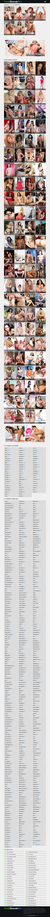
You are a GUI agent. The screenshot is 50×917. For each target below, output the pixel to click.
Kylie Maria (22, 703)
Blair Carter (8, 671)
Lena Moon (21, 724)
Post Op (35, 452)
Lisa (20, 744)
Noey (34, 557)
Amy (6, 555)
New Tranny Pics (31, 894)
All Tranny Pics (10, 894)
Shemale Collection (32, 887)
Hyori (20, 563)
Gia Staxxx (22, 517)
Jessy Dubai (22, 622)
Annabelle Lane (9, 578)
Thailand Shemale (32, 880)
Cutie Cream (8, 765)
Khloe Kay (21, 676)
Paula (34, 594)
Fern (20, 507)
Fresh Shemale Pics (31, 915)
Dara (6, 786)
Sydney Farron (36, 728)
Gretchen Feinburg (23, 536)
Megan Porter (22, 798)
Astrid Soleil (8, 603)
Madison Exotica (22, 765)
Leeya (21, 715)
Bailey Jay (8, 636)
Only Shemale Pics (11, 903)
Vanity (34, 780)
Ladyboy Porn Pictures (33, 852)
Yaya (34, 823)
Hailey (20, 540)
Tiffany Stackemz (37, 753)
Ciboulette (7, 746)
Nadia (21, 846)
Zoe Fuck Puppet (37, 840)
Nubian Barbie (36, 561)
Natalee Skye (36, 520)
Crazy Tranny (9, 858)
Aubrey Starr (8, 609)
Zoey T (35, 842)
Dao (6, 784)
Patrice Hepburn (37, 590)
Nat (34, 517)
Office (21, 485)
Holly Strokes (22, 557)
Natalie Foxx (36, 524)
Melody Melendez (23, 805)
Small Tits (36, 466)
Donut (7, 803)
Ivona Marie (22, 570)
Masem (21, 792)
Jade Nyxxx (21, 578)
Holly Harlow (22, 553)
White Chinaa (36, 809)
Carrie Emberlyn (8, 711)
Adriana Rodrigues (9, 507)
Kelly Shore (22, 663)
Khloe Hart (21, 674)
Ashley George (9, 594)
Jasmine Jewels (23, 592)
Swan (35, 726)
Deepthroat (8, 487)
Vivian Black (36, 801)
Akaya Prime (8, 515)
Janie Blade (22, 588)
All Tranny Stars (10, 889)
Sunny (34, 719)
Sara (34, 661)
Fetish (21, 448)
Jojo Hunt (21, 628)
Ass (7, 452)
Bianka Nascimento (9, 665)
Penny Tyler (36, 603)
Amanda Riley (8, 540)
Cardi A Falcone (9, 703)
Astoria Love (8, 601)
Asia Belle (7, 597)
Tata (34, 738)
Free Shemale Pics (32, 856)
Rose (34, 638)
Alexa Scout (8, 524)
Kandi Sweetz (22, 638)
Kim (20, 678)
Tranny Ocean (10, 865)
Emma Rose (8, 823)
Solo (35, 469)
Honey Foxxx (22, 561)
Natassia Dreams (37, 530)
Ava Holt (7, 619)
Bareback (8, 458)
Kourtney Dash (22, 696)
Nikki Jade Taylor (37, 542)
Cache (7, 692)
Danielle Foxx (8, 778)
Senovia (35, 680)
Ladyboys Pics (10, 880)
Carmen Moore (9, 707)
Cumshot (8, 485)
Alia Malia (7, 528)
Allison (7, 538)
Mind (20, 828)
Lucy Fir (21, 759)
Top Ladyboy (9, 885)
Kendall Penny (22, 669)
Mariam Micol (22, 786)
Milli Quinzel (22, 823)
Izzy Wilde (21, 576)
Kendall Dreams (23, 667)
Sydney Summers (37, 730)
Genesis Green (22, 515)
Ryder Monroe (36, 644)
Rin (34, 636)
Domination (8, 489)
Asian (7, 450)
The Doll (35, 744)
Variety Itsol (36, 784)
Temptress (36, 742)
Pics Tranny (30, 854)
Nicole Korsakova (37, 538)
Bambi (7, 642)
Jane (20, 584)
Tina (34, 757)
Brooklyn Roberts (9, 684)
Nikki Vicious (36, 547)
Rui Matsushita (36, 642)
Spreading (36, 471)
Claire (7, 753)
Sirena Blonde (36, 696)
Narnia (34, 515)
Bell (6, 651)
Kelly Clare (22, 661)
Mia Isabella (22, 809)
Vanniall (35, 782)
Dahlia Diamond (8, 771)
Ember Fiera (8, 817)
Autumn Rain (8, 615)
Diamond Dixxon (9, 792)
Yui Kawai (35, 832)
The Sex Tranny (10, 867)
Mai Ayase (21, 769)
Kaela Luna (22, 634)
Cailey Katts (8, 694)
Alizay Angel (8, 536)
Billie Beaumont (8, 667)
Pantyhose (22, 491)
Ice (20, 565)
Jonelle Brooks (23, 630)
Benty (6, 661)
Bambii (7, 647)
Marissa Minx (22, 790)
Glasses (21, 460)
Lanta (21, 707)
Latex (21, 471)
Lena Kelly (21, 721)
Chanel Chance (8, 721)
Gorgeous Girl (22, 528)
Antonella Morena (9, 582)
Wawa (35, 805)
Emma (7, 821)
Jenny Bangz (22, 611)
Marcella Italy (22, 780)
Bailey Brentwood (9, 634)
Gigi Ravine (22, 522)
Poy (34, 622)
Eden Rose (8, 811)
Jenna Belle (22, 599)
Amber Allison (8, 547)
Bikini (7, 471)
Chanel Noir (8, 724)
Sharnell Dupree (36, 686)
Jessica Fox (22, 617)
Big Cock (8, 466)
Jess (20, 613)
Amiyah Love (8, 551)
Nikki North (36, 545)
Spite (34, 715)
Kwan (20, 701)
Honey (21, 559)
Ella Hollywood (8, 813)
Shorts (35, 460)
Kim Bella (21, 680)
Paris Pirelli (35, 586)
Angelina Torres (9, 570)
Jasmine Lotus (22, 594)
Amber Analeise (9, 549)
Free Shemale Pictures (11, 898)
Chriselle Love (8, 740)
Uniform (35, 485)
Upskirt (35, 487)
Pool (35, 448)
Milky (20, 819)
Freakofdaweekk (23, 513)
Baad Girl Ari (8, 630)
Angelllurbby (8, 572)
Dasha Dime (8, 788)
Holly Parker (22, 555)
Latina (21, 473)
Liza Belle (21, 751)
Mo (20, 838)
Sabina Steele (36, 647)
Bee (6, 649)
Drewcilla (7, 807)
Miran (21, 836)
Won (34, 815)
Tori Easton (36, 763)
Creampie (8, 481)
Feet (6, 496)
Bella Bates (8, 655)
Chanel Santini (8, 726)
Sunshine (35, 721)
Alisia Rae (7, 534)
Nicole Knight (36, 536)
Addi (6, 501)
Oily (34, 570)
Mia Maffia (22, 811)
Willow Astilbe (36, 811)
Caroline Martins (8, 709)
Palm (34, 578)
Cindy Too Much (8, 751)
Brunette (7, 479)
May (20, 794)
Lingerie (21, 477)
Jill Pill (21, 624)
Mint (20, 832)
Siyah (34, 699)
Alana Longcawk (9, 517)
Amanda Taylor (8, 542)
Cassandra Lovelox (9, 719)
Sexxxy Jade (36, 684)
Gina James (22, 524)
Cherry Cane (8, 734)
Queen (35, 628)
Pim (34, 605)
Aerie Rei (7, 511)
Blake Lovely (8, 674)
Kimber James (23, 682)
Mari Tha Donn (22, 784)
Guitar (21, 538)
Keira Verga (22, 659)
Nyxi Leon (35, 567)
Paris (34, 584)
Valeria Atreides (37, 773)
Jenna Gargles (22, 603)
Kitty (20, 692)
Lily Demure (22, 740)
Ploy (34, 613)
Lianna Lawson (22, 730)
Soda (34, 703)
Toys (35, 481)
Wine (34, 813)
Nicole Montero (37, 540)
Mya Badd (21, 844)
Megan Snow (22, 801)
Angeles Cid (8, 565)
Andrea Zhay (8, 561)
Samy (34, 653)
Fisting (21, 452)
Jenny (21, 609)
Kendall (21, 665)
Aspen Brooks (8, 599)
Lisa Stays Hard (23, 746)
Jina (20, 626)
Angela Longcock (9, 563)
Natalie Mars (36, 526)
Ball (6, 640)
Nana (34, 505)
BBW (7, 462)
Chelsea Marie (8, 730)
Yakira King (35, 819)
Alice (6, 530)
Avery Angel (8, 622)
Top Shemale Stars (32, 874)
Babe (7, 456)
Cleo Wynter (8, 755)
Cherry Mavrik (8, 736)
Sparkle (35, 713)
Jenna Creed (22, 601)
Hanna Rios (21, 542)
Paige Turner (36, 576)
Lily (20, 738)
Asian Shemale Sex (32, 903)
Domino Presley (9, 801)
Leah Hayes (22, 711)
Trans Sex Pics (31, 876)
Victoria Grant (36, 794)
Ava (6, 617)
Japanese (22, 469)
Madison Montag (23, 767)
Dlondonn (7, 798)
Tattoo (35, 475)
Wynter (35, 817)
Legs (21, 475)
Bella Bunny (8, 657)
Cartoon (7, 715)
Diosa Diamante (8, 796)
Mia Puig (21, 813)
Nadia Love (36, 501)
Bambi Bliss (7, 644)
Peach (35, 597)
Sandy (35, 655)
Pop (34, 619)
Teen (35, 477)
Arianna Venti (8, 584)
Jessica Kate (22, 619)
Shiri (34, 692)
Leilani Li (21, 719)
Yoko (34, 830)
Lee (20, 713)
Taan (34, 732)
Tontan (35, 761)
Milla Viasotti (22, 821)
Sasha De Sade (36, 669)
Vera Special (36, 790)
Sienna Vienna (36, 694)
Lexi (20, 728)
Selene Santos (36, 678)
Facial (7, 493)
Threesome (36, 479)
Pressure (35, 624)
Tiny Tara (35, 759)
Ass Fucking (8, 454)
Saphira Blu (36, 657)
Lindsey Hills (22, 742)
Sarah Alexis (36, 663)
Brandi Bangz (8, 678)
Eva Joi (7, 842)
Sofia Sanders (36, 709)
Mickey (21, 815)
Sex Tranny (9, 878)
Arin (6, 588)
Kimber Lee (22, 684)
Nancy (35, 507)
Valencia (35, 767)
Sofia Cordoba (36, 707)
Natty (34, 532)
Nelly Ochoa (36, 534)
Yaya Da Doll (36, 825)
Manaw (21, 771)
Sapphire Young (37, 659)
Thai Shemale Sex (32, 865)
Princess (35, 626)
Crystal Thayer (8, 763)
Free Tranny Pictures (11, 854)
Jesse (21, 615)
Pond (34, 615)
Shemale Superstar (32, 905)
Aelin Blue (7, 509)
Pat (34, 588)
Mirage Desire (22, 834)
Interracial (22, 466)
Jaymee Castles (23, 597)
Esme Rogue (8, 840)
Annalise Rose (8, 580)
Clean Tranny (31, 898)
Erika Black (8, 830)
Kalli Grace (21, 636)
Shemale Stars (10, 852)
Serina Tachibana (37, 682)
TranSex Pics (9, 896)
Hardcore (22, 462)
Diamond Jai (8, 794)
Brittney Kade (8, 682)
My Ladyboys (9, 900)
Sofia (34, 705)
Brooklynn (7, 686)
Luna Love (21, 763)
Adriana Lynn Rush (9, 505)
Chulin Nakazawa (9, 744)
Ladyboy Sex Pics (10, 861)
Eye (20, 505)
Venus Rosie (36, 788)
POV (35, 454)
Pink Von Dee (36, 607)
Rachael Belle (36, 632)
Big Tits (7, 469)
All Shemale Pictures (32, 858)
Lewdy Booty (22, 726)
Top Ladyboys (31, 861)
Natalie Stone (36, 528)
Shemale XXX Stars (32, 872)
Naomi (35, 511)
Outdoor (21, 487)
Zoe (34, 838)
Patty (34, 592)
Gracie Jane (22, 532)
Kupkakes (21, 699)
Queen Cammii (36, 630)
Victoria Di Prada (37, 792)
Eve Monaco (22, 503)
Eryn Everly (7, 838)
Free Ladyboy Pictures (11, 856)
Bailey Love (7, 638)
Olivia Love (36, 572)
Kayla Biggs (22, 655)
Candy (7, 701)
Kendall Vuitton (22, 671)
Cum (7, 483)
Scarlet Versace (36, 676)
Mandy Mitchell (23, 773)
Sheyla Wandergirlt (37, 690)
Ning (34, 553)
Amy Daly (7, 557)
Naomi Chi (35, 513)
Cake (6, 696)
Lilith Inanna (22, 736)
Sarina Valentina (37, 667)
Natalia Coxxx (36, 522)
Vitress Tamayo (37, 798)
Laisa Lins (21, 705)
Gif (20, 520)
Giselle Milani (22, 526)
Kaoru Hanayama (23, 640)
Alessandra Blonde (9, 522)
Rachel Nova (36, 634)
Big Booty (8, 464)
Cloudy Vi (7, 757)
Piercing (21, 496)
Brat (6, 680)
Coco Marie (7, 761)
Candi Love (7, 699)
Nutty (34, 565)
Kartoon (21, 647)
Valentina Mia (36, 769)
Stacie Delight (36, 717)
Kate (20, 651)
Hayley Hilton (22, 545)
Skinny (35, 462)
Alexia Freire (8, 526)
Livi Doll (21, 748)
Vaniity (35, 778)
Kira (20, 688)
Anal (7, 448)
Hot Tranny (9, 876)
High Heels (22, 464)
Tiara (34, 746)
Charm (7, 728)
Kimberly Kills (22, 686)
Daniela (7, 776)
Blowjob (8, 475)
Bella (6, 653)
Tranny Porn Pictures (32, 883)
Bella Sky (7, 659)
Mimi (20, 825)
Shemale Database (11, 872)
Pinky (34, 609)
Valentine (35, 771)
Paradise (35, 582)
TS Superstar (9, 869)
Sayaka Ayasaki (36, 674)
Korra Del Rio (22, 694)
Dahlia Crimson (8, 769)
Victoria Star (36, 796)
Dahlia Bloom (8, 767)
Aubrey (7, 605)
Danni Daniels (8, 780)
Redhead (35, 456)
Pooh (34, 617)
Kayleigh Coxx (22, 657)
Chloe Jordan (8, 738)
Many (21, 776)
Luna (20, 761)
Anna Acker (8, 576)
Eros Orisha (8, 836)
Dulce (7, 809)
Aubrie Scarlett (8, 611)
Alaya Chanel (8, 520)
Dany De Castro (9, 782)
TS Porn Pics (9, 891)
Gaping (21, 458)
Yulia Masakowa (36, 834)
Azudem (7, 628)
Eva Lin (7, 844)
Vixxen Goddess (37, 803)
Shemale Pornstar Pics (11, 874)
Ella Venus (7, 815)
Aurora (7, 613)
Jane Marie (22, 586)
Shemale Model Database (33, 869)
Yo (34, 828)
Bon (6, 676)
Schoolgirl (35, 458)
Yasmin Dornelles (37, 821)
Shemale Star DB (31, 863)
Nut (34, 563)
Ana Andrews (8, 559)
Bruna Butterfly (8, 688)
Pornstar (35, 450)
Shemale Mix (31, 878)
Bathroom (8, 460)
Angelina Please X (9, 567)
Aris (6, 590)
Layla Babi (21, 709)
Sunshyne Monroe (37, 724)
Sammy (35, 651)
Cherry (7, 732)
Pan (34, 580)
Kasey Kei (21, 649)
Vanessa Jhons (36, 776)
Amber (7, 545)
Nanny (35, 509)
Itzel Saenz (22, 567)
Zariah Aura (36, 836)
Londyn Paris (22, 755)
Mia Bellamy (22, 807)
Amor (7, 553)
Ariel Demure (8, 586)
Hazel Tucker (22, 547)
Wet (34, 489)
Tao (34, 736)
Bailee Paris (8, 632)
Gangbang (21, 456)
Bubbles (7, 690)
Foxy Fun (21, 511)
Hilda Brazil (22, 551)
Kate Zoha (21, 653)
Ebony (7, 491)
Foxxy (21, 509)
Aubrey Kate (8, 607)
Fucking (21, 454)
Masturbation (23, 479)
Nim (34, 549)
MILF (20, 481)
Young (35, 491)
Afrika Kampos (8, 513)
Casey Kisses (8, 717)
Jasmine (21, 590)
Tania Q (35, 734)
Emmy (7, 825)
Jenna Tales (22, 607)
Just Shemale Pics (11, 883)
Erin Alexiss (8, 832)
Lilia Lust (21, 734)
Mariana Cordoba (23, 788)
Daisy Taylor (8, 773)
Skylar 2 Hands (36, 701)
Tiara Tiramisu (36, 748)
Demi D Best (8, 790)
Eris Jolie (7, 834)
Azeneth (7, 626)
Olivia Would (36, 574)
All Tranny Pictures (32, 867)
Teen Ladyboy (31, 885)
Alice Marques (8, 532)
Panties (21, 489)
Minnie (20, 830)
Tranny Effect (10, 863)
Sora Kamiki (36, 711)
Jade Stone (22, 580)
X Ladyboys (9, 887)
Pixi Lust (35, 611)
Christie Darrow (8, 742)
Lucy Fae (21, 757)
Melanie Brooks (23, 803)
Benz (6, 663)
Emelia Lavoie (8, 819)
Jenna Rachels (22, 605)
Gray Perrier (22, 534)
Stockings (36, 473)
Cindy (7, 748)
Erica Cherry (8, 828)
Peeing (21, 493)
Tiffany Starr (36, 755)
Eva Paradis (22, 501)
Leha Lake (21, 717)
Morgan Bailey (23, 840)
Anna (6, 574)
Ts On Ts (35, 483)
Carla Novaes (8, 705)
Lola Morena (22, 753)
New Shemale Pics (32, 896)
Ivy (20, 574)
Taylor (34, 740)
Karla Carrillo (22, 644)
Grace (21, 530)
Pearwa (35, 601)
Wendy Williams (37, 807)
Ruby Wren (36, 640)
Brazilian (7, 477)
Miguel (21, 817)
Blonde (7, 473)
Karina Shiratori (23, 642)
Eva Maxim (8, 846)
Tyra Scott (36, 765)
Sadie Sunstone (36, 649)
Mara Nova (21, 778)
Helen (21, 549)
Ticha (35, 751)
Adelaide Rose (8, 503)
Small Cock (36, 464)
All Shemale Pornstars (33, 889)
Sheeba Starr (36, 688)
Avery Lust (8, 624)
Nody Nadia (36, 555)
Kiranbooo (21, 690)
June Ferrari (22, 632)
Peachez (35, 599)
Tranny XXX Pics (10, 905)
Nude (21, 483)
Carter (6, 713)
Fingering (22, 450)
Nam (34, 503)
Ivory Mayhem (22, 572)
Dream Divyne (8, 805)
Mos (20, 842)
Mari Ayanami (22, 782)
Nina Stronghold (37, 551)
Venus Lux (35, 786)
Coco (6, 759)
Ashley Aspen (8, 592)
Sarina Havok (36, 665)
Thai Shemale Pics (32, 900)
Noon (34, 559)
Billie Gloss (8, 669)
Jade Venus (22, 582)
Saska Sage (36, 671)
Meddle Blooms (22, 796)
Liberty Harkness (23, 732)
